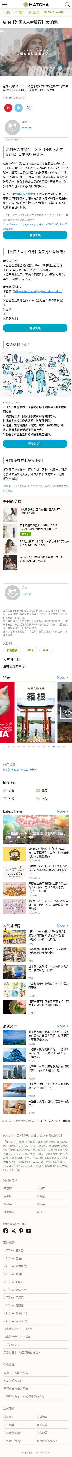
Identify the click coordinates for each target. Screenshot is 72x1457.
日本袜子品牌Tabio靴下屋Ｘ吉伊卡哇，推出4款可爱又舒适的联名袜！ (48, 869)
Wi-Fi (46, 650)
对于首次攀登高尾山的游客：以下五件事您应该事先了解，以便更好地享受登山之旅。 (48, 1035)
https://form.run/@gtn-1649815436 (37, 291)
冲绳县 (41, 1204)
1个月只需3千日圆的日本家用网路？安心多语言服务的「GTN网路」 (44, 542)
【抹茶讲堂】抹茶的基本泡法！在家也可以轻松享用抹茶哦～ (48, 1003)
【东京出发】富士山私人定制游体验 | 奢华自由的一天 (48, 1086)
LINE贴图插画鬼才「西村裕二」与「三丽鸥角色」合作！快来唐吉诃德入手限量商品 (48, 852)
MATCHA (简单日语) (15, 1313)
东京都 (25, 534)
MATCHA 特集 (55, 12)
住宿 (44, 790)
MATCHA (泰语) (12, 1274)
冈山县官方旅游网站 (16, 1373)
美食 (20, 12)
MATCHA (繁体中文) (15, 1266)
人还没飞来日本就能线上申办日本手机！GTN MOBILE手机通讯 (43, 558)
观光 (7, 12)
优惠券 (35, 12)
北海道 (41, 1196)
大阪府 (41, 1188)
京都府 (8, 1196)
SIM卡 (30, 650)
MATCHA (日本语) (14, 1250)
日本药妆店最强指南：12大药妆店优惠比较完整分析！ (47, 950)
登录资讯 (35, 235)
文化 (44, 798)
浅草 (25, 769)
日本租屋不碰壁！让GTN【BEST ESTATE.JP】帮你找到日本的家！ (39, 527)
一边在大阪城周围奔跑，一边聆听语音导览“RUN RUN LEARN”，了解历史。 (48, 1053)
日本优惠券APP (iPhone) (18, 1329)
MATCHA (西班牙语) (15, 1321)
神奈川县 (9, 1212)
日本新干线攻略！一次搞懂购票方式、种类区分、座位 (48, 968)
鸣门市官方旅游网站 (16, 1388)
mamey (27, 128)
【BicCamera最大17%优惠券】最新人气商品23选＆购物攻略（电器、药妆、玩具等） (47, 935)
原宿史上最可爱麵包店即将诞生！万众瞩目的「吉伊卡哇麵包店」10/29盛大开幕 (48, 887)
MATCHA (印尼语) (14, 1297)
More (61, 677)
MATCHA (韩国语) (14, 1282)
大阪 (34, 769)
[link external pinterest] (21, 1231)
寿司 (16, 769)
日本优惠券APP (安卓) (16, 1337)
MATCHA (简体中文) (15, 1289)
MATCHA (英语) (12, 1258)
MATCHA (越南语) (14, 1305)
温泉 (7, 769)
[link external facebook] (6, 1231)
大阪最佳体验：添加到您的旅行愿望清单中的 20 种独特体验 (48, 1068)
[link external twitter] (14, 1231)
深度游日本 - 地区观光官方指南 (22, 1352)
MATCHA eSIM (12, 1344)
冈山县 (41, 1212)
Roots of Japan (13, 1380)
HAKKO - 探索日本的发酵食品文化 (24, 1396)
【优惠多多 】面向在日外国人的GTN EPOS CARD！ (41, 511)
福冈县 (8, 1204)
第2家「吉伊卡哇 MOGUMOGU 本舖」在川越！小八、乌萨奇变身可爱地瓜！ (48, 904)
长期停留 (12, 650)
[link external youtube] (29, 1231)
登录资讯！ (35, 443)
